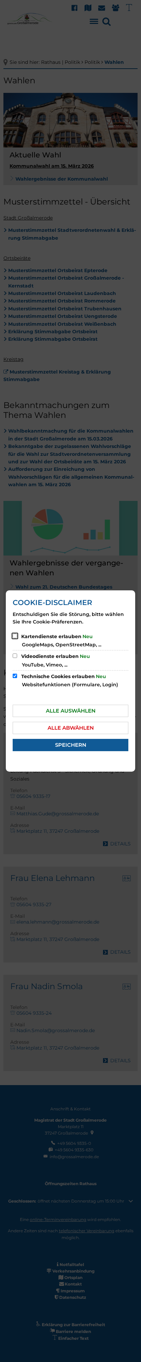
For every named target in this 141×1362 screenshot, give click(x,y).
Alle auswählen (70, 710)
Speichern (70, 745)
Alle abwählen (71, 728)
